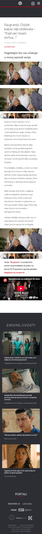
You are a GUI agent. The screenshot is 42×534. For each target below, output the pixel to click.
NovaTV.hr (21, 3)
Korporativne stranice (21, 531)
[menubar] (33, 3)
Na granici (15, 262)
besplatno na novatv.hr (14, 272)
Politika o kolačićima (21, 529)
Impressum (12, 525)
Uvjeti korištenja (26, 525)
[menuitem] (33, 4)
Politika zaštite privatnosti (21, 527)
